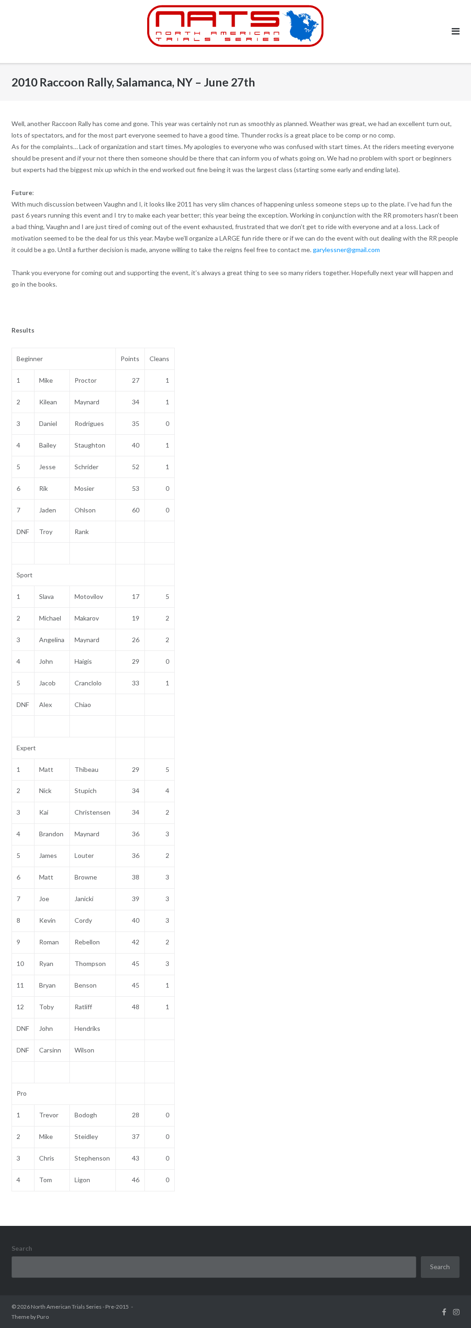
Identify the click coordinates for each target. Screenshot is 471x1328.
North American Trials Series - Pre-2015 (80, 1306)
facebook (444, 1311)
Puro (43, 1316)
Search (21, 1248)
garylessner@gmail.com (346, 249)
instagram (456, 1311)
